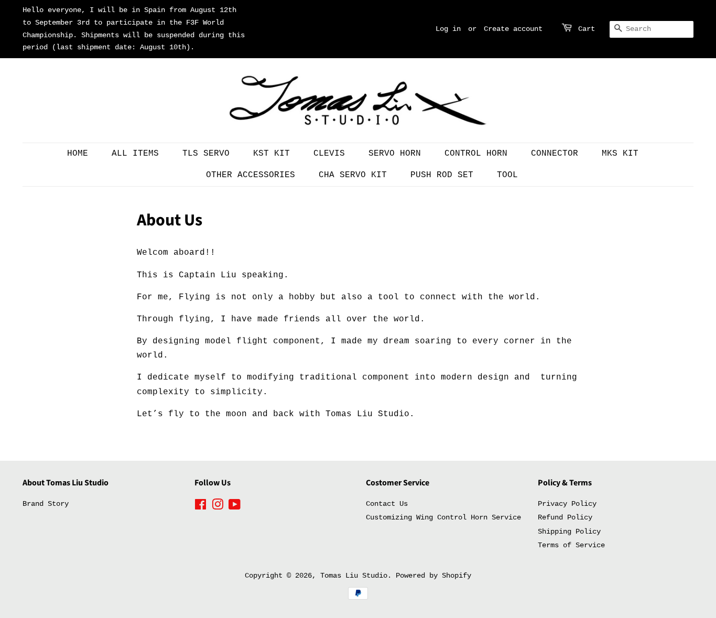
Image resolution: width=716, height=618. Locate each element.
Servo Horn (394, 153)
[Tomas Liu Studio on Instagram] (217, 507)
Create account (513, 29)
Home (77, 153)
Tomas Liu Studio (353, 576)
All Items (135, 153)
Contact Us (387, 504)
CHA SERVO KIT (353, 175)
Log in (448, 29)
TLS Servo (206, 153)
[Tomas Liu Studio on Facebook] (200, 507)
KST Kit (271, 153)
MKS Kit (620, 153)
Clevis (329, 153)
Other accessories (250, 175)
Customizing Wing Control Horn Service (443, 518)
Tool (507, 175)
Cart (586, 29)
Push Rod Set (441, 175)
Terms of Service (571, 545)
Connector (554, 153)
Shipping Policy (569, 532)
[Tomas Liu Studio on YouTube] (235, 507)
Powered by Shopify (433, 576)
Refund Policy (565, 518)
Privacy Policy (567, 504)
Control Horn (475, 153)
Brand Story (46, 504)
